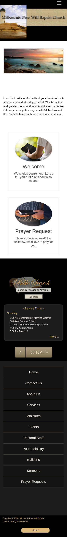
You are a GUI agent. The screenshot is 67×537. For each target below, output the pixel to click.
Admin (35, 530)
